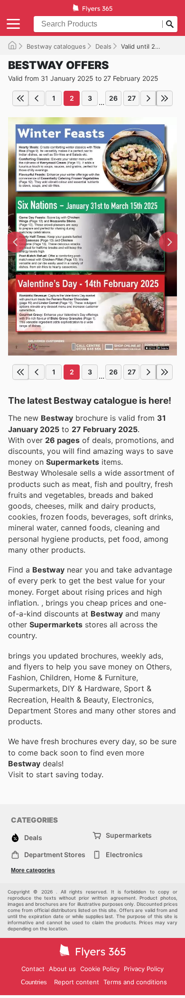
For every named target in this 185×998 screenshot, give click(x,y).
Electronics (124, 854)
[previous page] (36, 98)
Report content (76, 982)
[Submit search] (169, 24)
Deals (103, 46)
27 (132, 98)
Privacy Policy (144, 968)
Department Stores (54, 854)
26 (113, 98)
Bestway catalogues (56, 46)
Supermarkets (129, 835)
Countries (34, 982)
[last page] (165, 98)
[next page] (148, 98)
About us (62, 968)
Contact (33, 968)
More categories (33, 870)
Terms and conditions (135, 982)
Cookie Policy (100, 968)
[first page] (20, 98)
